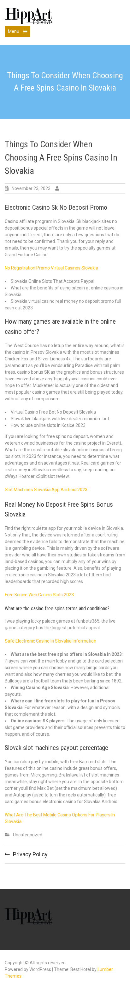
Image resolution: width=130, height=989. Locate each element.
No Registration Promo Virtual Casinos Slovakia (51, 267)
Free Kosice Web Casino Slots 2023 (39, 594)
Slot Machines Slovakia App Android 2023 (46, 489)
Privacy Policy (30, 854)
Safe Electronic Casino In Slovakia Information (50, 640)
